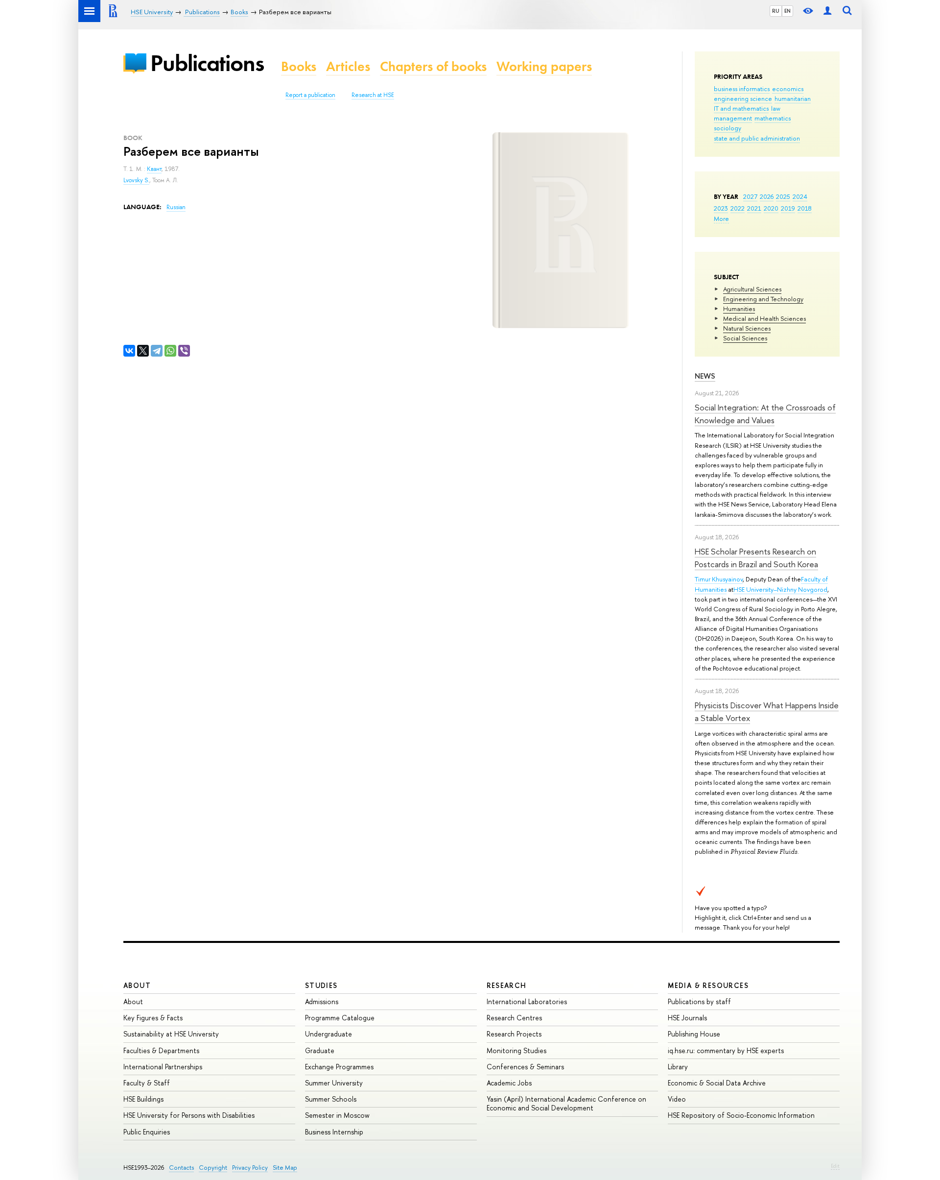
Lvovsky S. (136, 180)
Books (298, 66)
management (733, 118)
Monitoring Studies (516, 1050)
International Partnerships (162, 1066)
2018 (805, 208)
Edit (835, 1165)
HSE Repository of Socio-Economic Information (741, 1115)
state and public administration (757, 138)
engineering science (743, 98)
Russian (176, 207)
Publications (207, 63)
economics (787, 88)
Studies (321, 985)
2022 (737, 208)
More (721, 218)
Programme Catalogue (340, 1017)
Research (507, 985)
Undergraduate (328, 1033)
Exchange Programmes (339, 1066)
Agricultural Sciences (752, 289)
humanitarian (793, 98)
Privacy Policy (250, 1167)
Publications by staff (699, 1001)
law (775, 108)
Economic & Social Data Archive (717, 1082)
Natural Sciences (747, 328)
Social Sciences (745, 338)
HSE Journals (687, 1017)
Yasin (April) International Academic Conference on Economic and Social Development (566, 1103)
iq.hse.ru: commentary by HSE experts (726, 1050)
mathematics (772, 118)
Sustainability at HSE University (171, 1033)
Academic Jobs (509, 1082)
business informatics (742, 88)
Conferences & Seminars (525, 1066)
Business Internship (334, 1131)
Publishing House (694, 1033)
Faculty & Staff (146, 1082)
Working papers (544, 66)
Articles (348, 66)
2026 (767, 196)
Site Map (285, 1167)
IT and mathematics (741, 108)
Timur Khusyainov (719, 579)
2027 (750, 196)
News (705, 376)
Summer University (334, 1082)
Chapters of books (433, 66)
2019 (788, 208)
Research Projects (514, 1033)
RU (775, 10)
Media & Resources (708, 985)
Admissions (321, 1001)
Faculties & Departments (161, 1050)
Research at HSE (373, 95)
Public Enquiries (146, 1131)
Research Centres (514, 1017)
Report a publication (310, 95)
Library (678, 1066)
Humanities (739, 308)
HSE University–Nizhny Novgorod (780, 589)
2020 (771, 208)
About (137, 985)
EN (787, 10)
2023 (721, 208)
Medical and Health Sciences (764, 318)
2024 (800, 196)
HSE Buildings (143, 1099)
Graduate (319, 1050)
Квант (154, 169)
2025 (783, 196)
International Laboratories (527, 1001)
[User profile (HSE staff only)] (827, 11)
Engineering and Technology (763, 298)
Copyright (213, 1167)
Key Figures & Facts (153, 1017)
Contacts (181, 1167)
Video (677, 1099)
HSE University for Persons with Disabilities (189, 1115)
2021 (754, 208)
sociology (727, 127)
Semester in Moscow (337, 1115)
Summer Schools (330, 1099)
